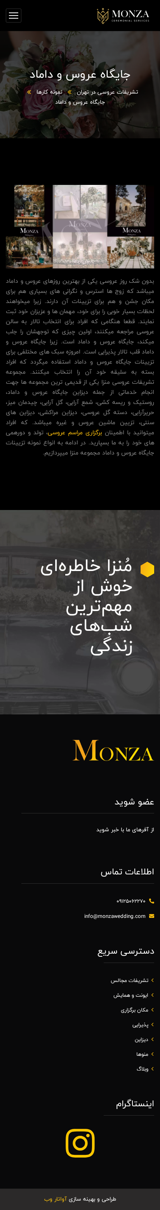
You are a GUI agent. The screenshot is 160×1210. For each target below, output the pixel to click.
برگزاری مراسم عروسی (75, 432)
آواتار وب (55, 1199)
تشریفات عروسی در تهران (107, 92)
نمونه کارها (49, 92)
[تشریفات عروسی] (124, 15)
